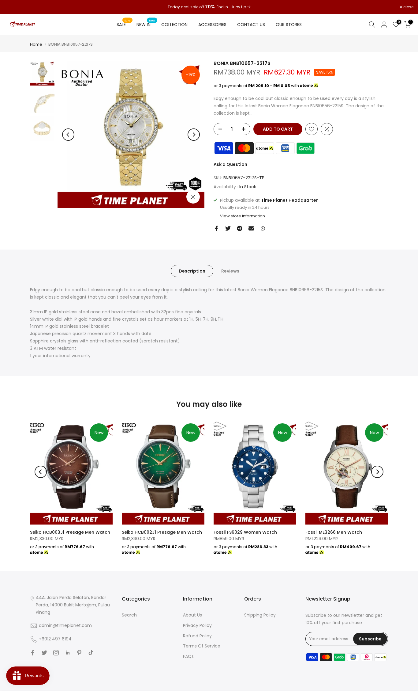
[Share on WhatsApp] (263, 228)
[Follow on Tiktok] (91, 652)
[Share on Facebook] (216, 228)
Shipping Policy (260, 615)
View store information (242, 216)
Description (192, 271)
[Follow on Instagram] (56, 652)
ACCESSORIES (212, 24)
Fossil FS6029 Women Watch (245, 532)
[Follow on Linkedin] (67, 652)
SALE (124, 24)
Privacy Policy (197, 625)
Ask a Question (230, 164)
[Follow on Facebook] (32, 652)
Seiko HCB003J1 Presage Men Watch (70, 532)
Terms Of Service (201, 646)
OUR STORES (289, 24)
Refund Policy (197, 636)
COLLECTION (174, 24)
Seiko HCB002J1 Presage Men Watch (162, 532)
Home (36, 44)
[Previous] (68, 134)
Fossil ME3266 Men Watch (333, 532)
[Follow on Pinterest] (79, 652)
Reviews (230, 271)
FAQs (188, 656)
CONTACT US (251, 24)
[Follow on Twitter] (44, 652)
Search (129, 615)
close (12, 7)
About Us (192, 615)
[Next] (194, 134)
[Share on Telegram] (239, 228)
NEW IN (145, 24)
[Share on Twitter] (228, 228)
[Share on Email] (251, 228)
